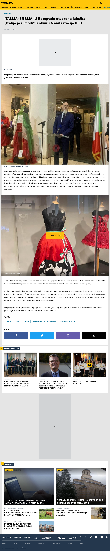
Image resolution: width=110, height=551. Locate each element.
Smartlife (41, 544)
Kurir (15, 544)
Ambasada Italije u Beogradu (44, 321)
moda (27, 321)
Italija (8, 321)
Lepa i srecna (56, 544)
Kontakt (27, 537)
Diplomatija (7, 14)
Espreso (27, 544)
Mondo (4, 544)
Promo (11, 69)
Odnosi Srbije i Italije (68, 321)
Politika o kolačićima (46, 538)
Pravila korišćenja (73, 538)
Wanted (82, 544)
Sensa (70, 544)
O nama (36, 538)
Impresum (17, 537)
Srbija (18, 321)
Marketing (6, 537)
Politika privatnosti (60, 538)
